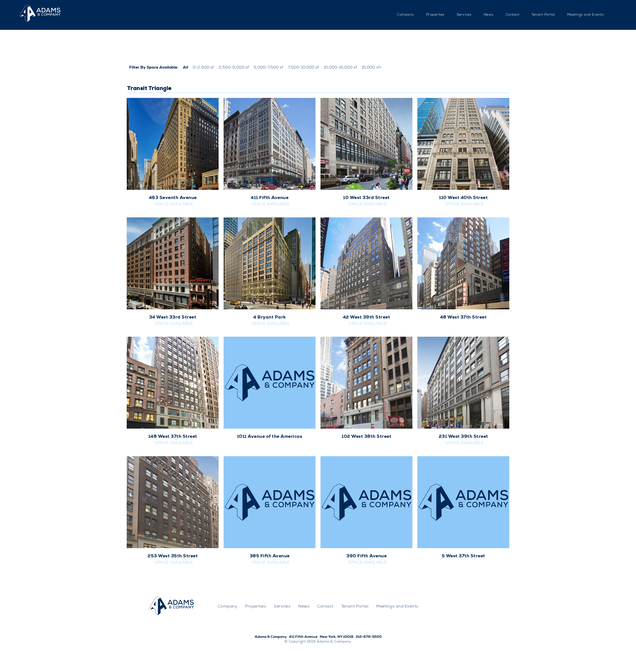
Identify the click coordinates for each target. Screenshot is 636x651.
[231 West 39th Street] (463, 383)
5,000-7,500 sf (268, 68)
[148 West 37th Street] (173, 383)
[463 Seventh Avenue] (173, 144)
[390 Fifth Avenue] (366, 502)
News (488, 15)
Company (405, 15)
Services (464, 15)
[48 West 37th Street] (463, 263)
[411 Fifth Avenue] (270, 144)
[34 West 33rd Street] (173, 263)
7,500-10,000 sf (303, 68)
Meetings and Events (585, 15)
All (185, 68)
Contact (512, 15)
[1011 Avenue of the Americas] (270, 383)
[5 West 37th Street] (463, 502)
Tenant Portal (543, 15)
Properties (435, 15)
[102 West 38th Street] (366, 383)
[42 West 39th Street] (366, 263)
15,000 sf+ (372, 68)
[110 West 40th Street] (463, 144)
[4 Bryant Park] (270, 263)
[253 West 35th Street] (173, 502)
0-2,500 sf (203, 68)
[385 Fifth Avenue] (270, 502)
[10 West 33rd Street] (366, 144)
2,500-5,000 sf (234, 68)
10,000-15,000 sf (340, 68)
